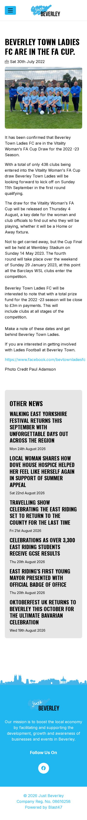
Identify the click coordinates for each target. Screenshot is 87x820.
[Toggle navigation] (10, 10)
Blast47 (55, 807)
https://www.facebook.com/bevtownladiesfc (45, 359)
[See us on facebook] (43, 768)
